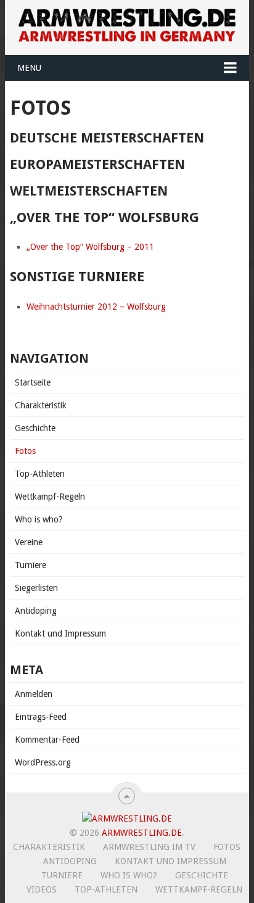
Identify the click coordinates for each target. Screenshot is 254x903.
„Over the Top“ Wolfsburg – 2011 (90, 247)
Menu (29, 68)
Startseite (33, 382)
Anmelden (33, 694)
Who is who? (39, 519)
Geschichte (35, 428)
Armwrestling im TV (149, 847)
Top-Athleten (40, 474)
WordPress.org (43, 762)
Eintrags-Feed (41, 717)
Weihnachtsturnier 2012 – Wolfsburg (96, 306)
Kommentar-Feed (47, 739)
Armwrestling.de (142, 833)
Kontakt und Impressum (60, 633)
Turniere (30, 565)
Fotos (25, 451)
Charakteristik (41, 405)
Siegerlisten (36, 588)
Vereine (29, 542)
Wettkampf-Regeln (50, 496)
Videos (42, 889)
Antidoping (36, 611)
